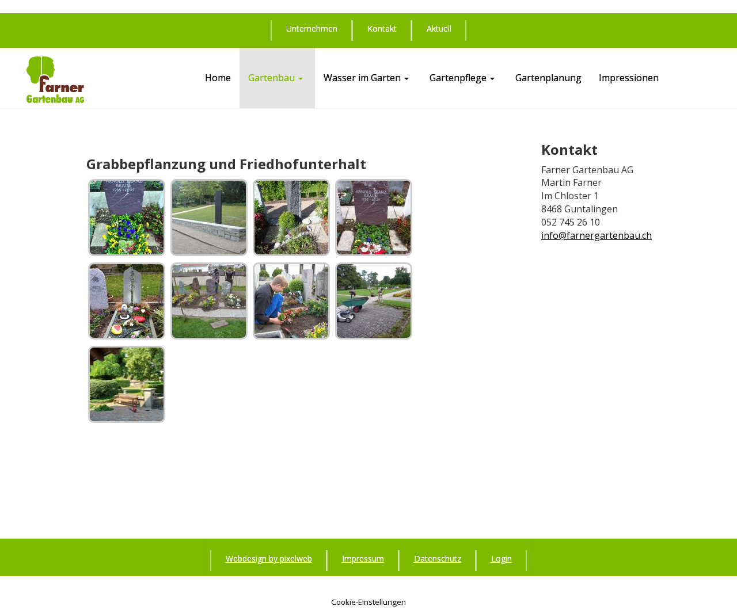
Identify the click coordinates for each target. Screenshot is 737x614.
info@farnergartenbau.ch (596, 235)
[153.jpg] (127, 384)
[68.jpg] (291, 217)
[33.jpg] (127, 217)
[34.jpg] (209, 217)
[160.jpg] (209, 301)
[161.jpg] (291, 301)
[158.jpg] (374, 217)
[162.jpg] (374, 301)
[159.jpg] (127, 301)
